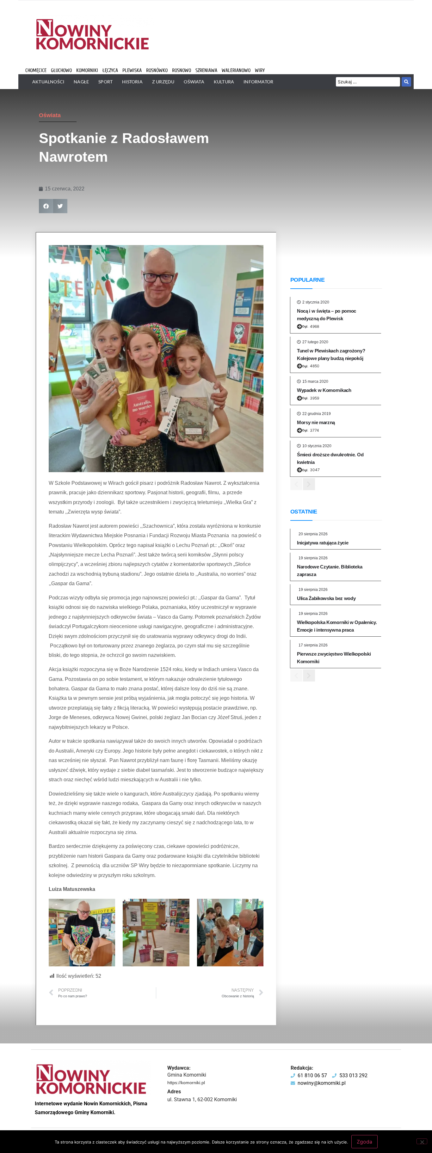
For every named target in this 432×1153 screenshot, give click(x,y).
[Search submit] (406, 82)
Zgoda (364, 1141)
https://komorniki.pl (186, 1082)
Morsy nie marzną (316, 422)
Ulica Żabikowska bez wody (326, 598)
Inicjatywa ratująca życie (323, 542)
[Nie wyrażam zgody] (422, 1141)
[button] (46, 206)
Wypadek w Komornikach (324, 390)
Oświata (50, 115)
